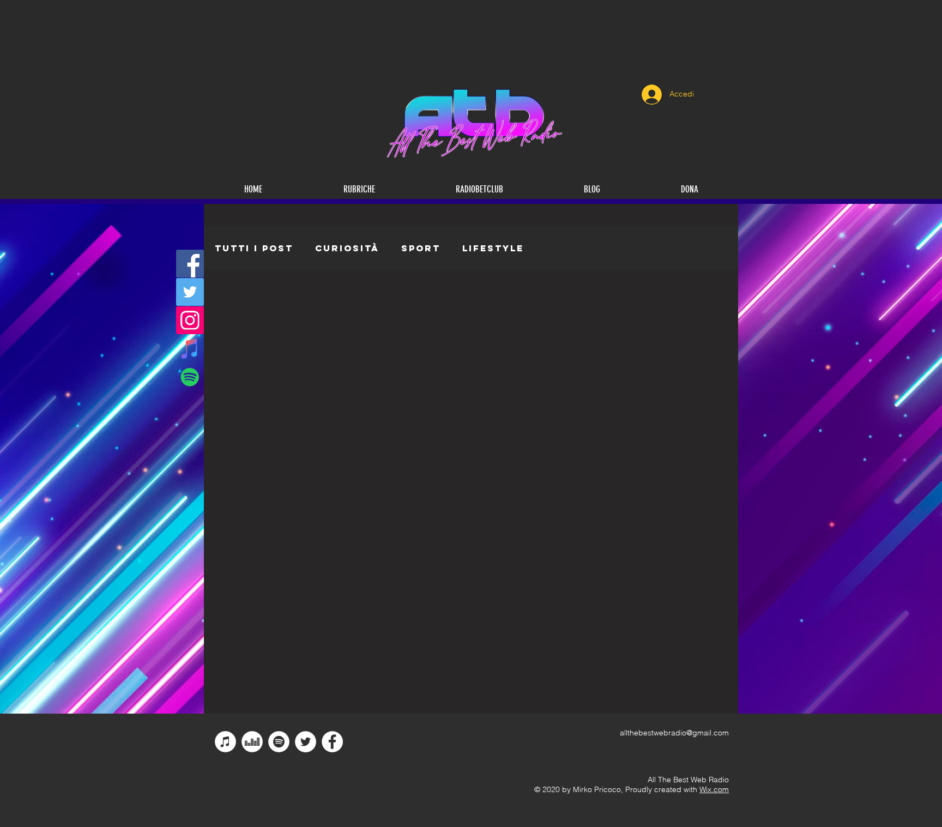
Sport (420, 248)
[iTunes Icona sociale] (190, 349)
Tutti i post (254, 248)
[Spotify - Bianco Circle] (278, 741)
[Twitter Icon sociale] (190, 292)
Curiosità (347, 248)
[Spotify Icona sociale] (190, 377)
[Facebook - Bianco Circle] (332, 741)
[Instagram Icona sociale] (190, 320)
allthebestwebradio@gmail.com (674, 733)
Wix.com (714, 789)
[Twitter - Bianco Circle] (305, 741)
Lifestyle (493, 248)
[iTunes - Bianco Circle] (225, 741)
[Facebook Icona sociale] (190, 263)
